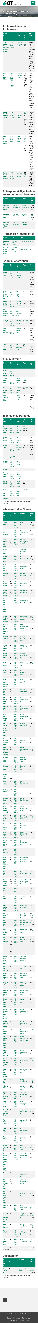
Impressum (16, 1318)
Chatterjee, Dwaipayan (5, 618)
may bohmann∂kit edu (24, 566)
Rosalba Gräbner (5, 389)
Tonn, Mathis (5, 1138)
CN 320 (25, 44)
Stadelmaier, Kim (5, 1103)
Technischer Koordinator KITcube (32, 450)
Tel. (11, 33)
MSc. (11, 599)
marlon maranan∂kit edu (24, 922)
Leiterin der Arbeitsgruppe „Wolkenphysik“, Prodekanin (32, 179)
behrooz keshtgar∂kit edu (24, 817)
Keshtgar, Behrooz (5, 817)
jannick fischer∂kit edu (23, 725)
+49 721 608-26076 (12, 439)
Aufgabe (30, 34)
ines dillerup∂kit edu (23, 681)
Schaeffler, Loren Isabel (5, 1052)
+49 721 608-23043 (16, 673)
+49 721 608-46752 (16, 931)
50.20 (32, 1030)
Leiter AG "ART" (32, 293)
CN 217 (31, 1000)
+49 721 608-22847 (12, 274)
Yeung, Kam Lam (5, 1242)
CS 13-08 (32, 922)
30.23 (25, 380)
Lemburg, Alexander (5, 882)
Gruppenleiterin (32, 322)
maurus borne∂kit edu (23, 575)
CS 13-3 (32, 558)
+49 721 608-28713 (16, 826)
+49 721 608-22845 (16, 223)
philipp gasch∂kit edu (23, 759)
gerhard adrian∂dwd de (25, 207)
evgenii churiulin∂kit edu (24, 647)
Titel (10, 516)
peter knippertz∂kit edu (19, 139)
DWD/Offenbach (32, 208)
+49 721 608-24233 (12, 293)
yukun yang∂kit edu (23, 1232)
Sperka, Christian (5, 1095)
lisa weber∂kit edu (23, 1207)
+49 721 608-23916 (12, 475)
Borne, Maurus (5, 575)
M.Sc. (11, 566)
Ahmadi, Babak (5, 532)
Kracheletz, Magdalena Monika (5, 863)
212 (24, 345)
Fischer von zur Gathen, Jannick (5, 729)
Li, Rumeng (5, 890)
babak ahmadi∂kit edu (24, 532)
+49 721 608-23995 (16, 851)
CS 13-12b (32, 1270)
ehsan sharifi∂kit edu (23, 1081)
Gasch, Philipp (5, 760)
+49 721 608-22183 (16, 783)
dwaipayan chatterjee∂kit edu (24, 618)
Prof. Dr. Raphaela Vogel (5, 114)
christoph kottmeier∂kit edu (25, 248)
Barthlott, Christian (5, 559)
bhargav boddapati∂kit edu (19, 430)
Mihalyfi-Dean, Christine (5, 960)
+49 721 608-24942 (16, 700)
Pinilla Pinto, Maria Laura (5, 993)
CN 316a (31, 532)
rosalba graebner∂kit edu (18, 389)
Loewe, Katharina (5, 908)
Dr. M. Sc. (11, 541)
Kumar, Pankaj (5, 873)
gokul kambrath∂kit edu (24, 808)
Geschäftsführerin (32, 312)
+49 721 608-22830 (12, 484)
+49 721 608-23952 (16, 708)
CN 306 (31, 725)
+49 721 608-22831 (16, 984)
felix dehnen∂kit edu (24, 663)
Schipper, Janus (5, 330)
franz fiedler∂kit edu (26, 241)
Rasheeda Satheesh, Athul (5, 1013)
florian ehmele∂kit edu (24, 699)
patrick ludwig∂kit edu (18, 303)
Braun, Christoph (5, 583)
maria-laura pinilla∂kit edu (24, 992)
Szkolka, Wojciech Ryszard (5, 1113)
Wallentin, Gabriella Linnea (5, 1184)
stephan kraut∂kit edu (18, 475)
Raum (24, 36)
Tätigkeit (31, 267)
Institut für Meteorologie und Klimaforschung (18, 4)
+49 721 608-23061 (16, 768)
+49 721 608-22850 (16, 1095)
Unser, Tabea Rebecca (5, 1148)
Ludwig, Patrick (5, 303)
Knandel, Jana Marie (5, 843)
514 (31, 1037)
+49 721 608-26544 (12, 322)
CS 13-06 (32, 663)
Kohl (5, 469)
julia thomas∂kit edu (24, 1130)
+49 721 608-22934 (16, 601)
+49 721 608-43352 (16, 923)
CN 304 (25, 388)
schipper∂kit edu (18, 330)
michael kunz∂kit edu (24, 224)
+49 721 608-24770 (16, 908)
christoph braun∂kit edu (23, 583)
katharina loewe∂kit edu (23, 907)
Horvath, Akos (5, 783)
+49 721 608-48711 (16, 215)
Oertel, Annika (5, 321)
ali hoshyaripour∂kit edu (18, 293)
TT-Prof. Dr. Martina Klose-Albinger (6, 48)
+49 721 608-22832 (16, 542)
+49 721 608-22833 (16, 1052)
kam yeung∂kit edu (23, 1241)
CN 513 (31, 655)
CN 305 (31, 968)
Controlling (32, 388)
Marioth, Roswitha (5, 312)
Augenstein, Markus (5, 543)
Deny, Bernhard (5, 439)
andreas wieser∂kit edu (19, 346)
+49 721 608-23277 (16, 647)
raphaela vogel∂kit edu (19, 114)
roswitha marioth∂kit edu (19, 313)
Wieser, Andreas (5, 346)
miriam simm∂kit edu (23, 1087)
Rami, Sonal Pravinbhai (5, 1002)
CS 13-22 (25, 380)
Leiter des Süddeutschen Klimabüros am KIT (32, 335)
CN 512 (25, 321)
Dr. (11, 522)
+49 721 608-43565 (12, 139)
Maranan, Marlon (5, 923)
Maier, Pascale (5, 915)
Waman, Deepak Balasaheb (5, 1197)
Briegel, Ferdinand (5, 592)
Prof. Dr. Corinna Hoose (5, 175)
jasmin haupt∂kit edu (23, 767)
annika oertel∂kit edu (18, 322)
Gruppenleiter (32, 303)
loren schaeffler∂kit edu (24, 1052)
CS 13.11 (32, 575)
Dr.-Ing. (11, 1000)
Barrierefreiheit (13, 1320)
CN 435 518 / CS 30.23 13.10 (25, 80)
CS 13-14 (32, 216)
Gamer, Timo (5, 446)
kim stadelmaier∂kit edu (24, 1103)
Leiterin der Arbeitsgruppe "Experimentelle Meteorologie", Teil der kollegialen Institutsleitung (31, 122)
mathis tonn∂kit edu (23, 1138)
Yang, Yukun (5, 1232)
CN (24, 291)
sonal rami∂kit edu (23, 1000)
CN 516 (31, 881)
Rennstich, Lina (5, 1031)
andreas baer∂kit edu (23, 551)
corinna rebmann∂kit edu (24, 1023)
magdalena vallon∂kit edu (24, 1174)
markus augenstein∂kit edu (24, 541)
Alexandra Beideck (5, 372)
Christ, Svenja (5, 637)
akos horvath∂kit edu (24, 783)
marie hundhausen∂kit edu (24, 800)
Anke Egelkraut (5, 380)
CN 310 (31, 791)
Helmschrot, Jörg (5, 776)
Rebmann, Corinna (5, 1023)
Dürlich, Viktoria (5, 692)
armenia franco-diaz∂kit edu (24, 740)
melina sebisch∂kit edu (24, 1060)
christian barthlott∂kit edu (24, 558)
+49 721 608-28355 (12, 448)
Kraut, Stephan (5, 474)
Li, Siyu (5, 897)
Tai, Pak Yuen (5, 1121)
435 (25, 44)
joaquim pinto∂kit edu (19, 75)
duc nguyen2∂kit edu (24, 983)
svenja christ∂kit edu (23, 638)
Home (9, 1318)
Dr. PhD (11, 655)
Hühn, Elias (5, 790)
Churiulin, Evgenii (5, 647)
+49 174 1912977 (12, 455)
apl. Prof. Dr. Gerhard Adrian (6, 208)
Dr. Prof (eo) (11, 776)
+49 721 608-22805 (16, 882)
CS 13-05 (32, 817)
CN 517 (31, 566)
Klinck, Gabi (5, 462)
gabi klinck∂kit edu (18, 463)
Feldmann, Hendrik (5, 717)
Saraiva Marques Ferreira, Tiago (5, 1042)
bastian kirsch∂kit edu (23, 825)
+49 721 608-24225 (16, 1122)
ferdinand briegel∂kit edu (23, 592)
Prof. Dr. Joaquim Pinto (5, 76)
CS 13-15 (32, 524)
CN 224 (31, 767)
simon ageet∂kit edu (23, 524)
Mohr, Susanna (5, 968)
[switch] (25, 3)
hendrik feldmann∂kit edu (24, 716)
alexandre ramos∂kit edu (23, 1155)
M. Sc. (11, 663)
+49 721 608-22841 (12, 346)
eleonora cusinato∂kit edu (24, 655)
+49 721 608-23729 (12, 389)
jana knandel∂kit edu (24, 842)
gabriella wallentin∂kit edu (24, 1181)
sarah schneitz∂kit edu (18, 398)
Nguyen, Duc (5, 983)
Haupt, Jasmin (5, 767)
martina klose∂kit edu (19, 44)
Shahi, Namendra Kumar (5, 1072)
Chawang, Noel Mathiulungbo (5, 629)
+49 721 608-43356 (12, 372)
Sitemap (22, 1320)
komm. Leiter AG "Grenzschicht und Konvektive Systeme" (32, 280)
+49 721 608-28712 (16, 1001)
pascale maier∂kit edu (23, 915)
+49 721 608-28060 (16, 792)
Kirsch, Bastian (5, 826)
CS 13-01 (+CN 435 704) (25, 143)
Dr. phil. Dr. (11, 975)
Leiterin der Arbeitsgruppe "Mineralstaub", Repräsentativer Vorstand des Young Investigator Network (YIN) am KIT (32, 56)
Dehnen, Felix (5, 663)
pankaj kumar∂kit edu (23, 873)
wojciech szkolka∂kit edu (24, 1111)
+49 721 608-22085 (12, 304)
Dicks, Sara (5, 671)
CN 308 (31, 1023)
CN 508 (31, 708)
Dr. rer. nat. (11, 583)
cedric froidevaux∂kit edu (24, 749)
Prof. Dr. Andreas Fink (6, 215)
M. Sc (10, 690)
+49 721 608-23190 (16, 760)
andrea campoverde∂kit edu (24, 600)
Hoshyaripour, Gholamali (5, 294)
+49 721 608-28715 (16, 567)
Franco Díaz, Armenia (5, 741)
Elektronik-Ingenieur (32, 439)
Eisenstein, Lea (5, 708)
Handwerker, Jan (5, 274)
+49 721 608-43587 (12, 175)
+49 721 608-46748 (16, 817)
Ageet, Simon (5, 523)
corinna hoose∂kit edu (19, 174)
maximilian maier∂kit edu (18, 484)
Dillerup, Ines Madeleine (5, 682)
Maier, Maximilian (5, 483)
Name (5, 34)
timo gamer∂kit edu (19, 447)
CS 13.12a (32, 930)
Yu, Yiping (5, 1270)
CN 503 (31, 672)
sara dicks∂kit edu (23, 672)
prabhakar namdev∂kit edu (24, 975)
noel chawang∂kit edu (24, 626)
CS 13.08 (32, 1081)
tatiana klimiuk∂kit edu (23, 834)
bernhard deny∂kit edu (19, 439)
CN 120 (25, 446)
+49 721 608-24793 (16, 639)
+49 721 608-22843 (12, 312)
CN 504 (25, 302)
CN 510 (31, 699)
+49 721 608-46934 (16, 664)
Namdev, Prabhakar (5, 976)
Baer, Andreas (5, 551)
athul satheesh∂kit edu (24, 1011)
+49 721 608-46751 (16, 559)
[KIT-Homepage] (8, 3)
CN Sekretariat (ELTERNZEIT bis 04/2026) (32, 402)
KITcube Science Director (32, 348)
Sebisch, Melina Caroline (5, 1062)
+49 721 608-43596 (12, 429)
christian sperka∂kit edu (23, 1094)
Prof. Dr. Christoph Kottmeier (6, 251)
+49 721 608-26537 (16, 533)
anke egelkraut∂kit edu (18, 381)
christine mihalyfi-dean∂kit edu (23, 959)
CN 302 (31, 1052)
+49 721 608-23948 (12, 463)
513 (31, 637)
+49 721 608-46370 (16, 525)
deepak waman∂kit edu (23, 1193)
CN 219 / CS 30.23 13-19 (25, 118)
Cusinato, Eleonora (5, 656)
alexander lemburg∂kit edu (24, 881)
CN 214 (31, 1121)
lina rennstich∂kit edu (24, 1031)
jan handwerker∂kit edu (18, 274)
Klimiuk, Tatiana (5, 834)
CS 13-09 (25, 428)
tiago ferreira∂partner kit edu (24, 1038)
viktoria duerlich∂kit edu (24, 691)
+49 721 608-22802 (16, 717)
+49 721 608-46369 (12, 381)
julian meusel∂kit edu (23, 939)
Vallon (5, 1173)
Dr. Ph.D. (11, 1070)
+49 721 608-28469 (12, 331)
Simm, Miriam (5, 1087)
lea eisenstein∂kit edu (24, 708)
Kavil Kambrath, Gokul (5, 809)
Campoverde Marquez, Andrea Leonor (5, 606)
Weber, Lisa (5, 1206)
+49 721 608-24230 (12, 45)
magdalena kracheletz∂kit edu (24, 859)
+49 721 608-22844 (16, 584)
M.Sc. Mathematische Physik (11, 945)
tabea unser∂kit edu (23, 1147)
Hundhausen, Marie (5, 800)
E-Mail (18, 34)
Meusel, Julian (5, 939)
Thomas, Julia (5, 1130)
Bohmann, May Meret (5, 567)
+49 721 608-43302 (16, 576)
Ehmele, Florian (5, 700)
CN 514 (31, 600)
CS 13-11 (32, 749)
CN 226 (31, 825)
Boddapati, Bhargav (5, 429)
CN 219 (31, 691)
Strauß (5, 498)
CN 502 (31, 975)
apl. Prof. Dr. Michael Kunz (6, 225)
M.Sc (11, 807)
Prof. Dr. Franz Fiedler (6, 243)
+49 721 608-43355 (12, 114)
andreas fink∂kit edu (25, 215)
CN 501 (31, 983)
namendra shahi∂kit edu (23, 1070)
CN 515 (31, 583)
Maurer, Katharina (5, 931)
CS (25, 174)
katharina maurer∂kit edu (23, 930)
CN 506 (31, 716)
